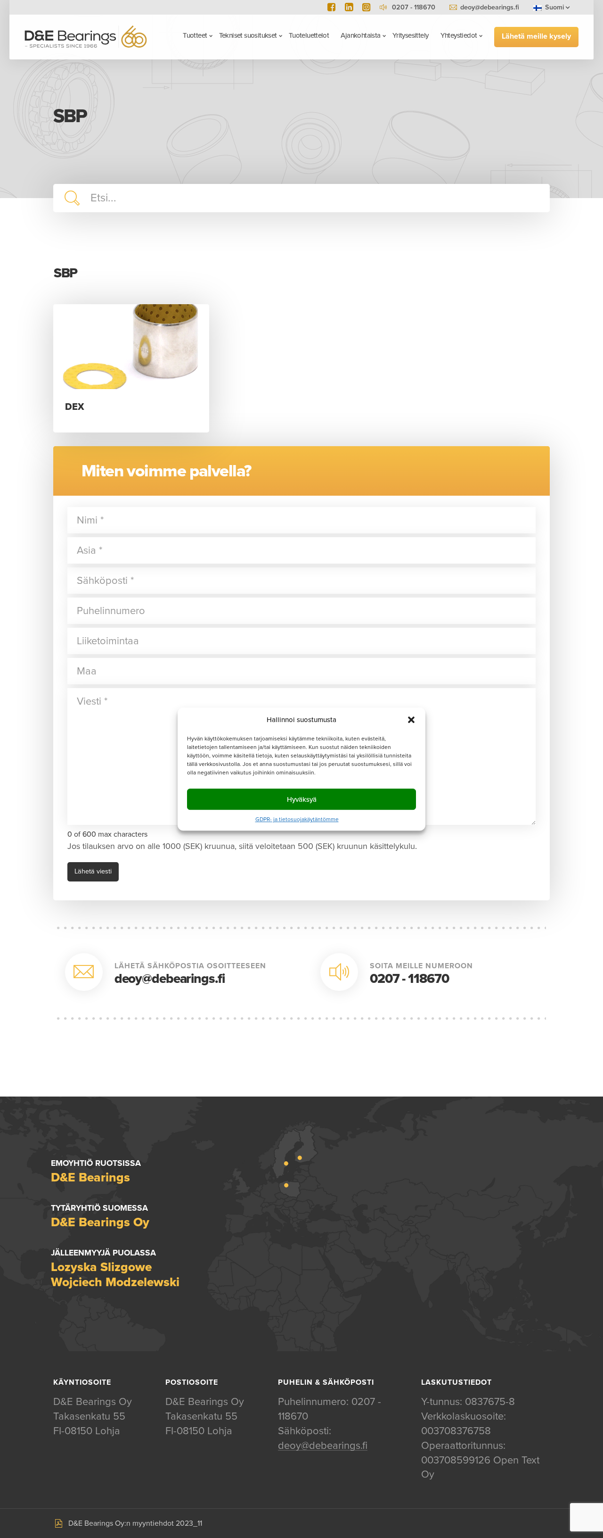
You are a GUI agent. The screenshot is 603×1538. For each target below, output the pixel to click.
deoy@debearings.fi (489, 7)
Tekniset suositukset (248, 35)
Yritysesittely (410, 35)
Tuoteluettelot (309, 35)
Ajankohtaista (360, 35)
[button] (411, 719)
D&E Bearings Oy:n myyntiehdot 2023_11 (135, 1523)
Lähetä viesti (93, 871)
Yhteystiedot (458, 35)
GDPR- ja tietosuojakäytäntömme (297, 819)
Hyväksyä (302, 799)
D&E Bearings (85, 36)
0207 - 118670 (409, 979)
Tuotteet (195, 35)
